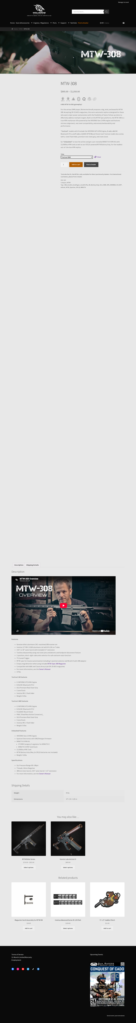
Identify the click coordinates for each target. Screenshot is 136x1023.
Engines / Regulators (41, 23)
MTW (20, 29)
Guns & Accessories (23, 23)
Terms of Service (17, 954)
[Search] (106, 12)
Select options (28, 867)
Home (12, 23)
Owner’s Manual (44, 669)
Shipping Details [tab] (32, 565)
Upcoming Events (96, 954)
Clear (99, 157)
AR (89, 185)
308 (65, 185)
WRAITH (83, 187)
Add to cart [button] (28, 928)
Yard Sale (73, 23)
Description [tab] (18, 565)
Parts (55, 23)
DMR (104, 185)
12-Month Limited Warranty (21, 957)
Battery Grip (95, 185)
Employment (16, 960)
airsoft (69, 185)
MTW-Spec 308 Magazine (57, 664)
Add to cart (76, 164)
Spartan (72, 187)
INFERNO (113, 185)
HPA (108, 185)
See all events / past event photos (116, 1015)
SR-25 (78, 187)
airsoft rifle (84, 185)
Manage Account (123, 2)
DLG (101, 185)
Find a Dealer (83, 23)
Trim (62, 154)
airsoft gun (76, 185)
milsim (63, 187)
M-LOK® (119, 185)
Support (64, 23)
